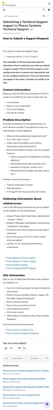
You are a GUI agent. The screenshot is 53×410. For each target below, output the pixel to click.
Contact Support (30, 57)
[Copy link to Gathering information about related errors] (26, 203)
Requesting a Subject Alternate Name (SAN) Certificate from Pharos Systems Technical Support (26, 387)
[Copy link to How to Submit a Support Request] (7, 43)
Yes (11, 348)
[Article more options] (48, 16)
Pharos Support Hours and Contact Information (24, 379)
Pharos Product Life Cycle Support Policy (21, 395)
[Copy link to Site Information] (29, 276)
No (24, 348)
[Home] (8, 4)
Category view (12, 16)
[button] (15, 358)
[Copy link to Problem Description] (35, 120)
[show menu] (49, 4)
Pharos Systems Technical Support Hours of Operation (26, 371)
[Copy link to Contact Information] (34, 90)
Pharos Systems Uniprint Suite (20, 330)
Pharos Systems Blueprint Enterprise (23, 333)
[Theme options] (49, 10)
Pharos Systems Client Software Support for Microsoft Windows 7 (26, 403)
